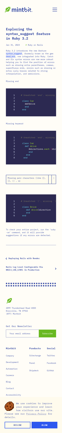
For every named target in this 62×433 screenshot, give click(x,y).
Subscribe (47, 333)
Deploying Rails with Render (24, 258)
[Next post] (55, 268)
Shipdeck (33, 370)
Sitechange (35, 355)
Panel (32, 363)
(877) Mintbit (13, 313)
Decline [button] (18, 425)
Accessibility (13, 395)
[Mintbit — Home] (9, 301)
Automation (11, 368)
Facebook (51, 363)
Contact (10, 388)
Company (10, 355)
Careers (10, 375)
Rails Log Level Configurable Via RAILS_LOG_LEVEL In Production (24, 268)
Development (12, 362)
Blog (8, 381)
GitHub (50, 370)
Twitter (51, 355)
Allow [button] (44, 425)
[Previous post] (6, 258)
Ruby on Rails (35, 45)
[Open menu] (54, 9)
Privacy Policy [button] (36, 413)
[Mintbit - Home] (19, 9)
